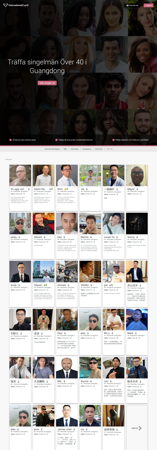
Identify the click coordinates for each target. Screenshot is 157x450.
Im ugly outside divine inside (18, 189)
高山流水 (132, 285)
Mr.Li (107, 333)
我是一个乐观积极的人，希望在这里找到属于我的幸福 (113, 342)
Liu (82, 429)
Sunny (131, 237)
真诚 (105, 198)
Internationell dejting (52, 149)
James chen (64, 429)
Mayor (131, 189)
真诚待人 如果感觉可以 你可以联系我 (90, 294)
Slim (60, 189)
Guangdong (86, 149)
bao (59, 237)
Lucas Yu (109, 237)
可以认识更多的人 (40, 342)
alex (83, 333)
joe (106, 285)
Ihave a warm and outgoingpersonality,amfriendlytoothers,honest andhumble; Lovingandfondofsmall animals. (113, 247)
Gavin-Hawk (41, 189)
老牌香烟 (109, 429)
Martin (84, 237)
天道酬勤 (39, 381)
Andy (14, 285)
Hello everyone (38, 245)
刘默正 (15, 333)
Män (65, 149)
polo (36, 429)
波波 (36, 333)
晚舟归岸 (132, 381)
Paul (59, 333)
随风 (13, 381)
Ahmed (61, 285)
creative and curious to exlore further (136, 246)
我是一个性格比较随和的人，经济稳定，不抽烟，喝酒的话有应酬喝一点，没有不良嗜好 (136, 393)
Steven (38, 237)
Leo (106, 381)
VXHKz (85, 285)
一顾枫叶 (109, 189)
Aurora (84, 381)
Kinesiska (74, 149)
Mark (130, 333)
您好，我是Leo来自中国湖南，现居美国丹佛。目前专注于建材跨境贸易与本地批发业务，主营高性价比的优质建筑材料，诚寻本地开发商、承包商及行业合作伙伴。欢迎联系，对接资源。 (113, 393)
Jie (82, 189)
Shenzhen (99, 149)
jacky (14, 237)
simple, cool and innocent (112, 293)
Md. (59, 381)
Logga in (148, 5)
